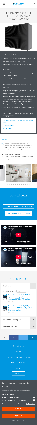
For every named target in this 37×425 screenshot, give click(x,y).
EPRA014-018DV (9, 125)
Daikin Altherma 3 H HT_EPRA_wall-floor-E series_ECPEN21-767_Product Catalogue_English (20, 308)
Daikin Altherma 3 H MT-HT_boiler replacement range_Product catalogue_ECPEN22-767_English (19, 297)
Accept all (18, 408)
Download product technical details (18, 206)
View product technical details (18, 213)
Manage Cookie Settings (18, 420)
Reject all (18, 416)
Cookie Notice (30, 404)
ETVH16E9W (8, 128)
